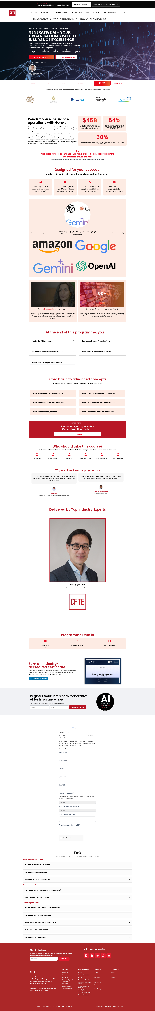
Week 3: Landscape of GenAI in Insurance (50, 403)
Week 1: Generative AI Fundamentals (48, 394)
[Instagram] (103, 955)
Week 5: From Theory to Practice (46, 412)
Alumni (112, 972)
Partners (113, 977)
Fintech (64, 975)
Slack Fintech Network (84, 992)
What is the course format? (37, 872)
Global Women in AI (110, 12)
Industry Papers (82, 990)
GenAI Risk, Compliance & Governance (106, 4)
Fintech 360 (65, 972)
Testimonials (81, 83)
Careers (96, 980)
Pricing (63, 83)
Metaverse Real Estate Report (84, 983)
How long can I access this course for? (41, 923)
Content (47, 83)
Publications (76, 12)
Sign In (123, 12)
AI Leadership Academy (82, 4)
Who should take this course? (37, 897)
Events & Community (92, 12)
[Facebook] (92, 955)
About (96, 972)
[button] (52, 341)
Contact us (97, 982)
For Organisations (61, 12)
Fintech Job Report (83, 980)
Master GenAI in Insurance (42, 341)
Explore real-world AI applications (96, 341)
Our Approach (98, 977)
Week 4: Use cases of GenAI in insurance (98, 403)
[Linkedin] (86, 955)
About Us (33, 12)
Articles (80, 977)
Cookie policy (108, 1006)
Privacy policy (99, 1006)
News (95, 985)
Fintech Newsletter (83, 995)
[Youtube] (108, 955)
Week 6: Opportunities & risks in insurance (99, 412)
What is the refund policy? (36, 937)
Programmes (45, 12)
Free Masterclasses (83, 975)
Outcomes (32, 83)
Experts (113, 975)
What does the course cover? (37, 880)
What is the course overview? (37, 865)
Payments (65, 977)
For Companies (99, 989)
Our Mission (97, 975)
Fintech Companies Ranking (83, 986)
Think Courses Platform (68, 991)
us (98, 972)
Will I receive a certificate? (36, 930)
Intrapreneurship (66, 986)
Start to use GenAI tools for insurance (47, 352)
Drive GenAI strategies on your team (47, 362)
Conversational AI (67, 988)
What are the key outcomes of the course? (43, 890)
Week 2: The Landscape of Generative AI (98, 394)
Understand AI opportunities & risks (96, 352)
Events (80, 972)
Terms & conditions (118, 1006)
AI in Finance (65, 983)
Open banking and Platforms (67, 980)
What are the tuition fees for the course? (42, 908)
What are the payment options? (38, 915)
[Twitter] (97, 955)
